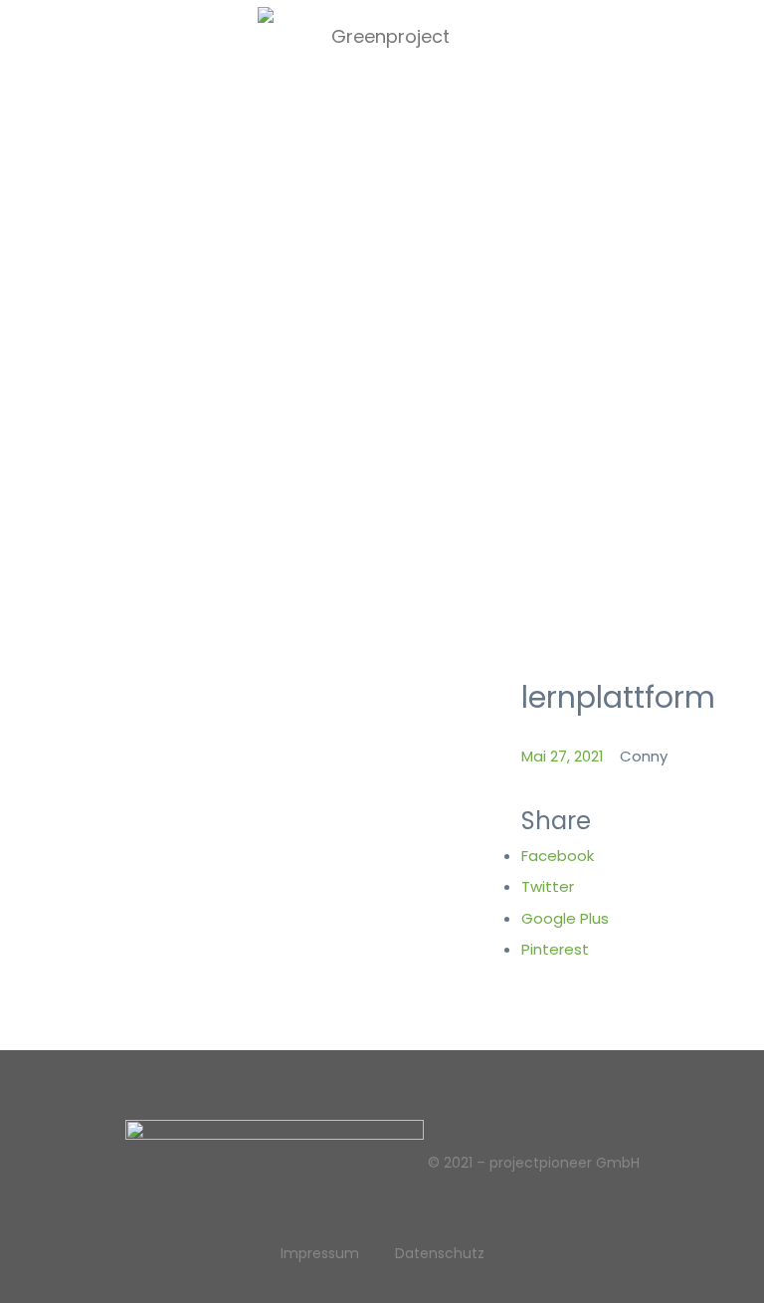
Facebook (557, 855)
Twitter (547, 886)
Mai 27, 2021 (562, 756)
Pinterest (555, 949)
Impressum (320, 1253)
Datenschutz (439, 1253)
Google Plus (565, 918)
